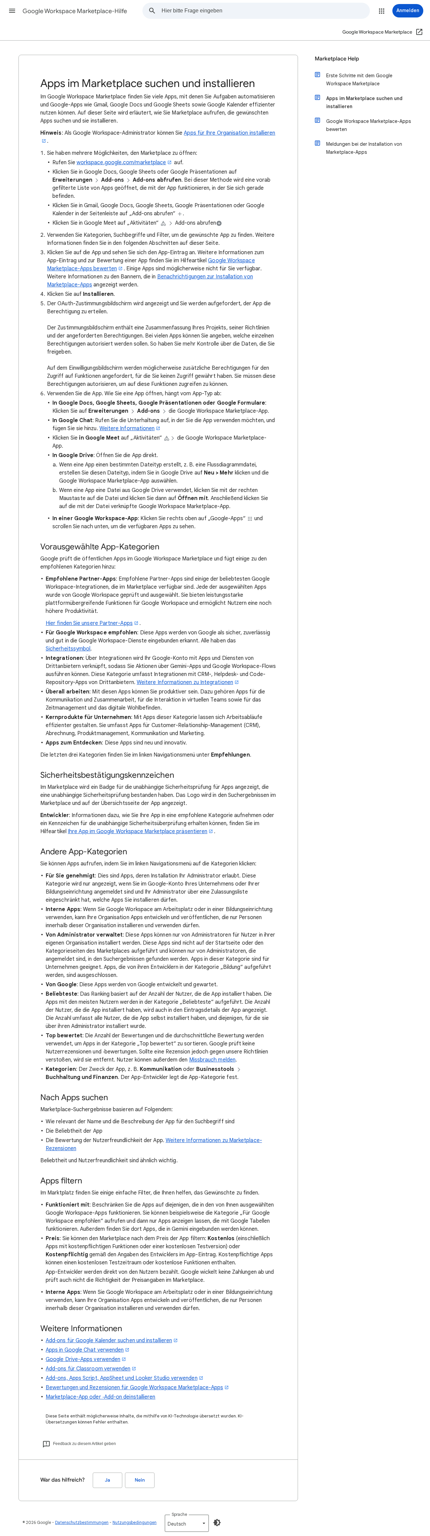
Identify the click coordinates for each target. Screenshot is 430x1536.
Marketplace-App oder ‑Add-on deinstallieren (100, 1397)
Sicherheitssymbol (68, 648)
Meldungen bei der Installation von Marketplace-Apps (364, 148)
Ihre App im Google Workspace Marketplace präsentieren (137, 831)
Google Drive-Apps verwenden (83, 1359)
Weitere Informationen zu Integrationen (185, 682)
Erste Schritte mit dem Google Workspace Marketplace (359, 80)
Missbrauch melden (212, 1059)
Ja (107, 1480)
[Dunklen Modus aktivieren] (217, 1523)
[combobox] (266, 10)
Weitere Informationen (127, 428)
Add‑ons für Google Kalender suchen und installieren (109, 1340)
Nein (140, 1480)
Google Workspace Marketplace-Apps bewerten (368, 125)
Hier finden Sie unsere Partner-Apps (89, 623)
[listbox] (187, 1523)
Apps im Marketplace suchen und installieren (364, 102)
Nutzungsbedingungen (135, 1522)
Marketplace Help (337, 58)
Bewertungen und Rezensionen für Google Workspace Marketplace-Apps (134, 1387)
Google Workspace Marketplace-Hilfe (75, 11)
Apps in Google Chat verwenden (85, 1350)
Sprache (179, 1514)
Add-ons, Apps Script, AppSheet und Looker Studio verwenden (122, 1378)
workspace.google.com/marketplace (121, 162)
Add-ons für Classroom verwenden (88, 1368)
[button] (12, 11)
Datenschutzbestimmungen (82, 1522)
